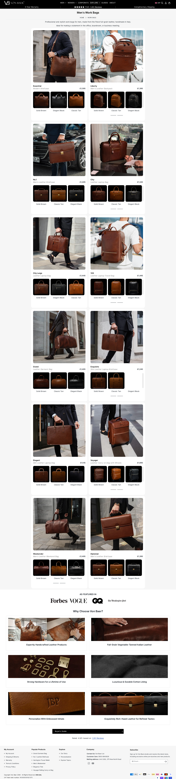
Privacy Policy (10, 767)
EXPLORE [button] (94, 3)
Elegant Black (58, 111)
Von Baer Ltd (99, 753)
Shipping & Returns (12, 757)
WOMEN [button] (71, 3)
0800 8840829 (103, 756)
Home (82, 17)
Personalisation (66, 757)
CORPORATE (83, 3)
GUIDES (104, 3)
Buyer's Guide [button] (61, 731)
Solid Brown (41, 111)
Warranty (9, 760)
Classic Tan (76, 111)
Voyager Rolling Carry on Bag (43, 770)
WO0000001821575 (26, 777)
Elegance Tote (38, 767)
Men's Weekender (39, 763)
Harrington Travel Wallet (41, 760)
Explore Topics (66, 760)
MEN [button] (62, 3)
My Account (10, 753)
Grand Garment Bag (40, 753)
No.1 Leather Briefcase (41, 757)
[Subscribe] (165, 761)
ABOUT (112, 3)
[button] (162, 3)
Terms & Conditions (12, 763)
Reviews (96, 7)
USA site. (39, 775)
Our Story (64, 753)
